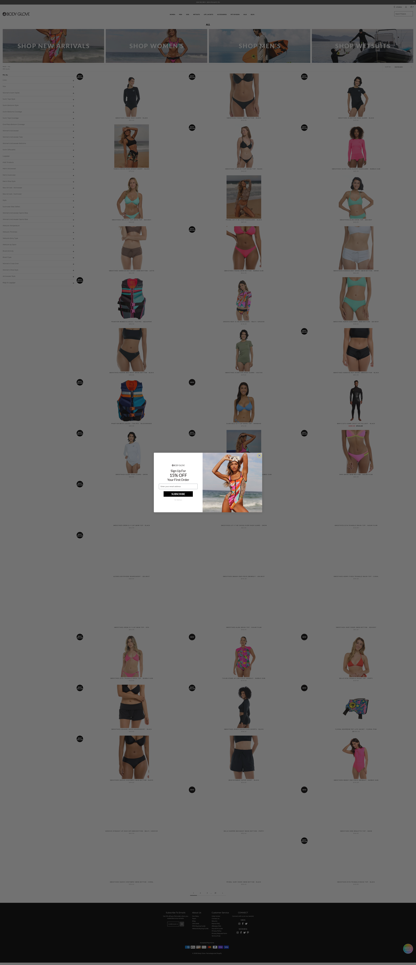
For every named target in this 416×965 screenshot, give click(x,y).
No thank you (178, 500)
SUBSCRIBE (178, 494)
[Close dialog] (259, 455)
